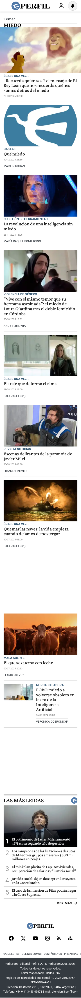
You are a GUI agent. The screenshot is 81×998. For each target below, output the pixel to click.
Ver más (64, 903)
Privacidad (71, 954)
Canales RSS (11, 954)
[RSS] (59, 938)
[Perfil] (40, 928)
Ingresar (61, 5)
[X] (23, 938)
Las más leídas (24, 800)
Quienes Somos (32, 954)
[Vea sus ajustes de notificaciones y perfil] (72, 5)
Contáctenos (53, 954)
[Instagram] (47, 938)
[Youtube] (35, 938)
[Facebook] (11, 939)
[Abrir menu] (7, 6)
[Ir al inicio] (30, 6)
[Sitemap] (70, 938)
